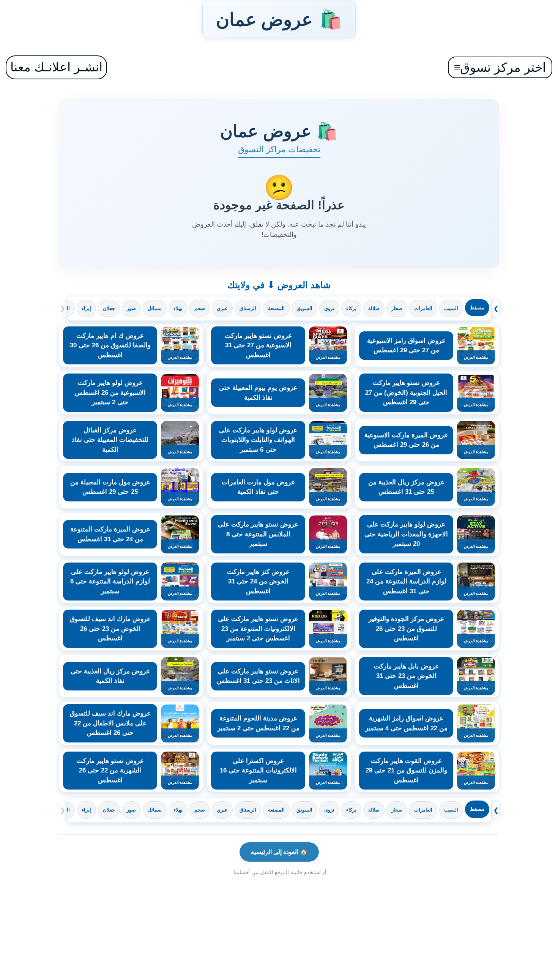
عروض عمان (279, 19)
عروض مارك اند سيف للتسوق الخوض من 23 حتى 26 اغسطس (110, 628)
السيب (451, 308)
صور (131, 308)
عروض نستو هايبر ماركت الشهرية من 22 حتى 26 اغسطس (110, 770)
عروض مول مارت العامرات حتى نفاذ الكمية (258, 487)
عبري (222, 308)
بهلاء (178, 308)
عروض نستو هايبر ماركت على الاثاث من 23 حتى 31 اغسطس (258, 676)
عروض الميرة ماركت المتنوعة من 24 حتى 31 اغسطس (110, 534)
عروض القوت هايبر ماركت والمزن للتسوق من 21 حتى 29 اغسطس (406, 770)
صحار (396, 308)
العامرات (423, 308)
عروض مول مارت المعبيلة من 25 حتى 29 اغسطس (110, 487)
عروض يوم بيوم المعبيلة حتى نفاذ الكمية (258, 392)
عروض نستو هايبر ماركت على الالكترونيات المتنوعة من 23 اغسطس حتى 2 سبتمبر (258, 628)
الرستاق (248, 308)
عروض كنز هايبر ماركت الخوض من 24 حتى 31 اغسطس (258, 581)
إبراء (86, 308)
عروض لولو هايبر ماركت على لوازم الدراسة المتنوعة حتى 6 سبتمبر (110, 581)
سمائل (155, 308)
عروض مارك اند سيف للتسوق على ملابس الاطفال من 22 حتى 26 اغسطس (110, 723)
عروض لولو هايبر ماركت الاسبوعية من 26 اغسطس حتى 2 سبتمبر (110, 392)
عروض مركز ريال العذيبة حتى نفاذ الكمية (110, 676)
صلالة (374, 308)
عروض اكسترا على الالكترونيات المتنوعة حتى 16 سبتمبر (258, 770)
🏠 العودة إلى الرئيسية (279, 852)
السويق (304, 308)
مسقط (477, 307)
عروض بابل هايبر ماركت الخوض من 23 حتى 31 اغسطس (406, 676)
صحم (199, 308)
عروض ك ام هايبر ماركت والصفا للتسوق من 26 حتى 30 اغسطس (110, 345)
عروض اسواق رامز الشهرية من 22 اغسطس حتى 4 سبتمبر (406, 723)
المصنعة (276, 308)
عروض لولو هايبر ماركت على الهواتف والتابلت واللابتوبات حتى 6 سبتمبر (258, 440)
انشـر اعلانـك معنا (56, 67)
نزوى (329, 308)
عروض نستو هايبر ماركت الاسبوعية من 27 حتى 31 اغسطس (258, 345)
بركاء (351, 308)
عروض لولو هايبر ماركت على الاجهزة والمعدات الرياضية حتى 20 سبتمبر (406, 534)
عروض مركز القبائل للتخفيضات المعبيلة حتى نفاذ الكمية (110, 440)
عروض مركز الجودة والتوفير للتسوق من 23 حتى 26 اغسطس (406, 628)
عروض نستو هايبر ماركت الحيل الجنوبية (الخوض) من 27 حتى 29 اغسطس (406, 392)
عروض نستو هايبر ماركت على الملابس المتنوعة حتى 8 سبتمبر (258, 534)
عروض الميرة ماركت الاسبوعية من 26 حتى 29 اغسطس (406, 440)
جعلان (109, 308)
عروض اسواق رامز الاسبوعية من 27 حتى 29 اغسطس (406, 345)
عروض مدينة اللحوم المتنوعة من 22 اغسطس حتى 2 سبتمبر (258, 723)
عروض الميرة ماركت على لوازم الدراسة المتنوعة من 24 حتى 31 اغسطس (406, 581)
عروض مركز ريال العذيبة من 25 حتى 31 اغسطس (406, 487)
